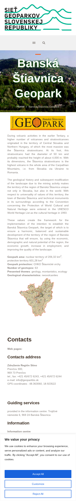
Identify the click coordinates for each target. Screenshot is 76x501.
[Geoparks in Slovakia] (38, 17)
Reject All (38, 493)
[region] (38, 467)
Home (21, 106)
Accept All (38, 474)
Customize (38, 483)
